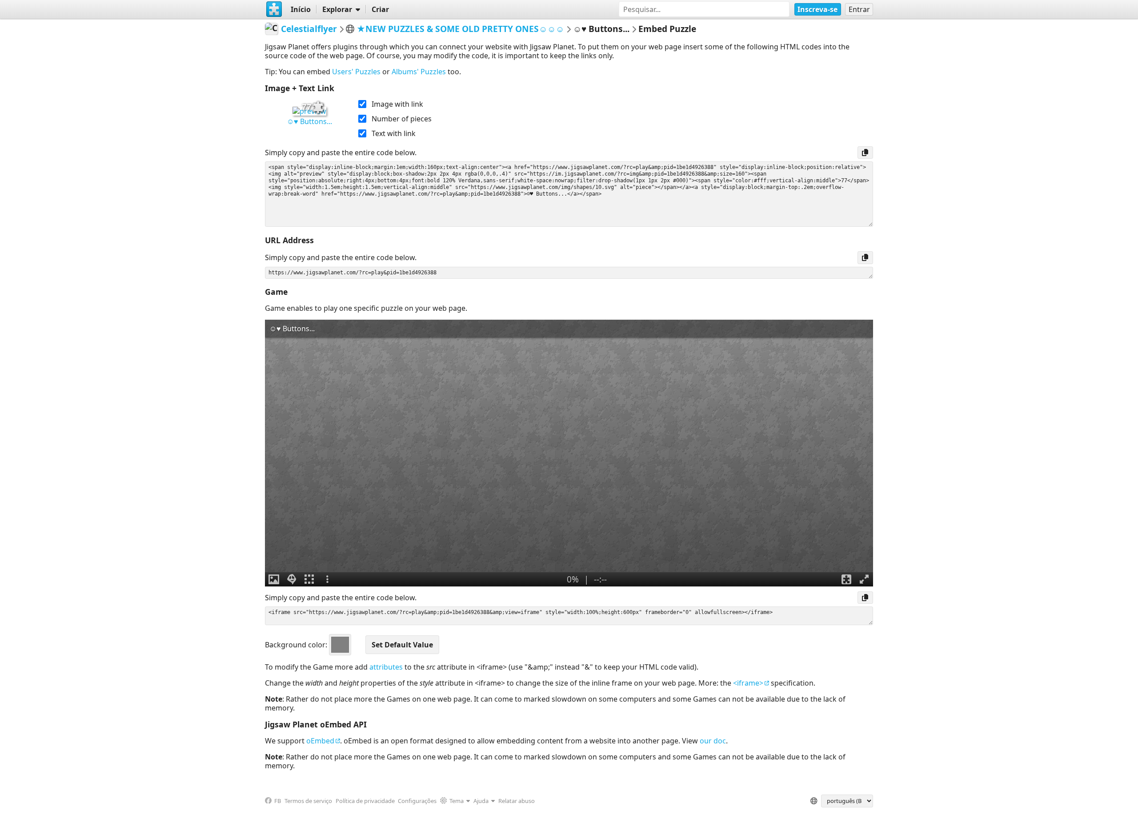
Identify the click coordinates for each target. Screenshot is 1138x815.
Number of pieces (402, 119)
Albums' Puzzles (419, 71)
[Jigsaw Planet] (274, 9)
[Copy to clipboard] (865, 152)
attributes (386, 667)
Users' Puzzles (356, 71)
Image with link (397, 104)
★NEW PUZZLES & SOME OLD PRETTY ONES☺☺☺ (460, 29)
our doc (713, 741)
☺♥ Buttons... (309, 121)
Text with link (394, 133)
